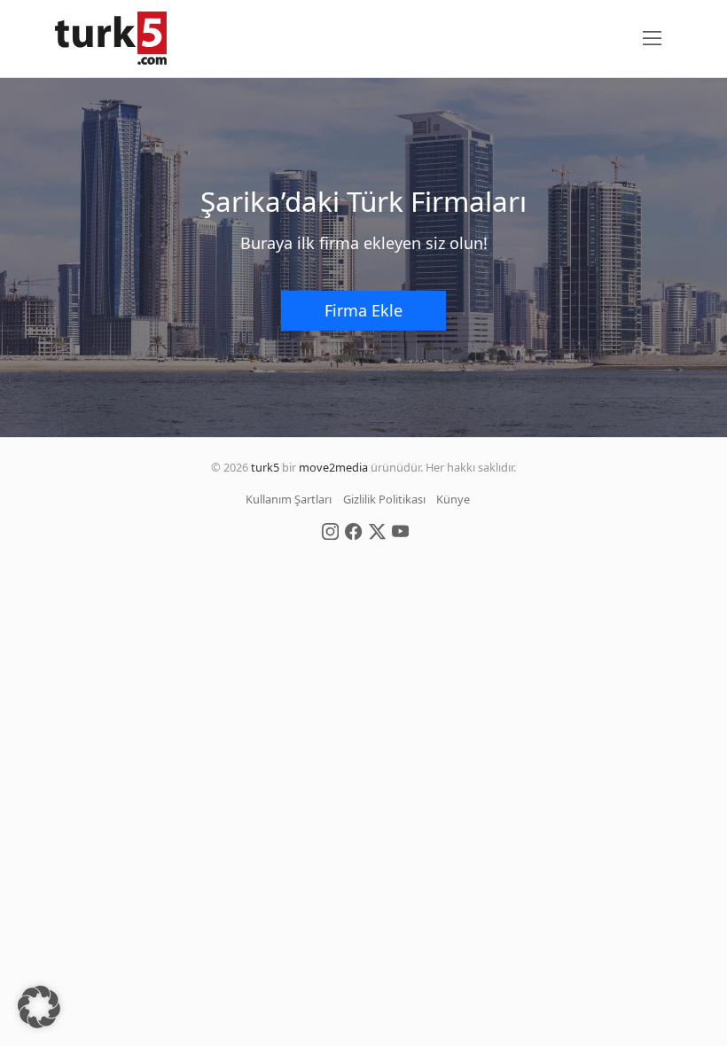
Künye (453, 499)
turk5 (265, 467)
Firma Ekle (363, 310)
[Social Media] (330, 530)
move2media (333, 467)
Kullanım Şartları (289, 499)
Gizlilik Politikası (384, 499)
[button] (39, 1007)
